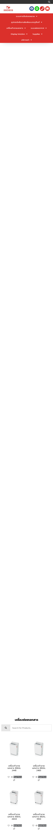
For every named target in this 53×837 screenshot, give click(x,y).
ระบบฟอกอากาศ (37, 28)
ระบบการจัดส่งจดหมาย (25, 16)
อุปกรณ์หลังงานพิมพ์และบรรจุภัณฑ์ (25, 22)
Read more (18, 777)
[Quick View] (12, 777)
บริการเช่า (25, 39)
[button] (49, 2)
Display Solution (18, 33)
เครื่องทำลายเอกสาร (14, 28)
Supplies (36, 33)
